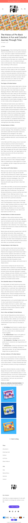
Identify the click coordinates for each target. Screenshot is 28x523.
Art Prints (5, 458)
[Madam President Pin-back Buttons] (8, 401)
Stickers (4, 455)
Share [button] (3, 46)
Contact (4, 479)
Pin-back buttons (5, 50)
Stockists (5, 476)
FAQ (4, 470)
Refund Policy (6, 473)
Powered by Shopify (17, 522)
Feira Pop (12, 522)
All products (5, 449)
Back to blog (15, 439)
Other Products (6, 461)
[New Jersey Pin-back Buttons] (8, 433)
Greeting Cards (6, 452)
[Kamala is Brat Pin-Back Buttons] (8, 417)
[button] (2, 9)
